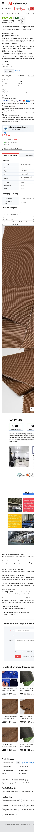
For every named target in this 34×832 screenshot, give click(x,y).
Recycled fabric (23, 767)
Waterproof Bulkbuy (9, 814)
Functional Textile (16, 14)
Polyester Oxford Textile (10, 810)
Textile (8, 14)
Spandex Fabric (23, 770)
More (3, 818)
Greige (4, 773)
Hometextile (22, 773)
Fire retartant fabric (7, 770)
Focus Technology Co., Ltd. (24, 824)
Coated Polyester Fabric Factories (13, 805)
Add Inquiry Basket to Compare (13, 149)
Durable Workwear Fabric (10, 791)
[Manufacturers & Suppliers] (17, 3)
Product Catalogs (28, 763)
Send (18, 656)
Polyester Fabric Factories (11, 800)
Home (3, 14)
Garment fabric (6, 767)
